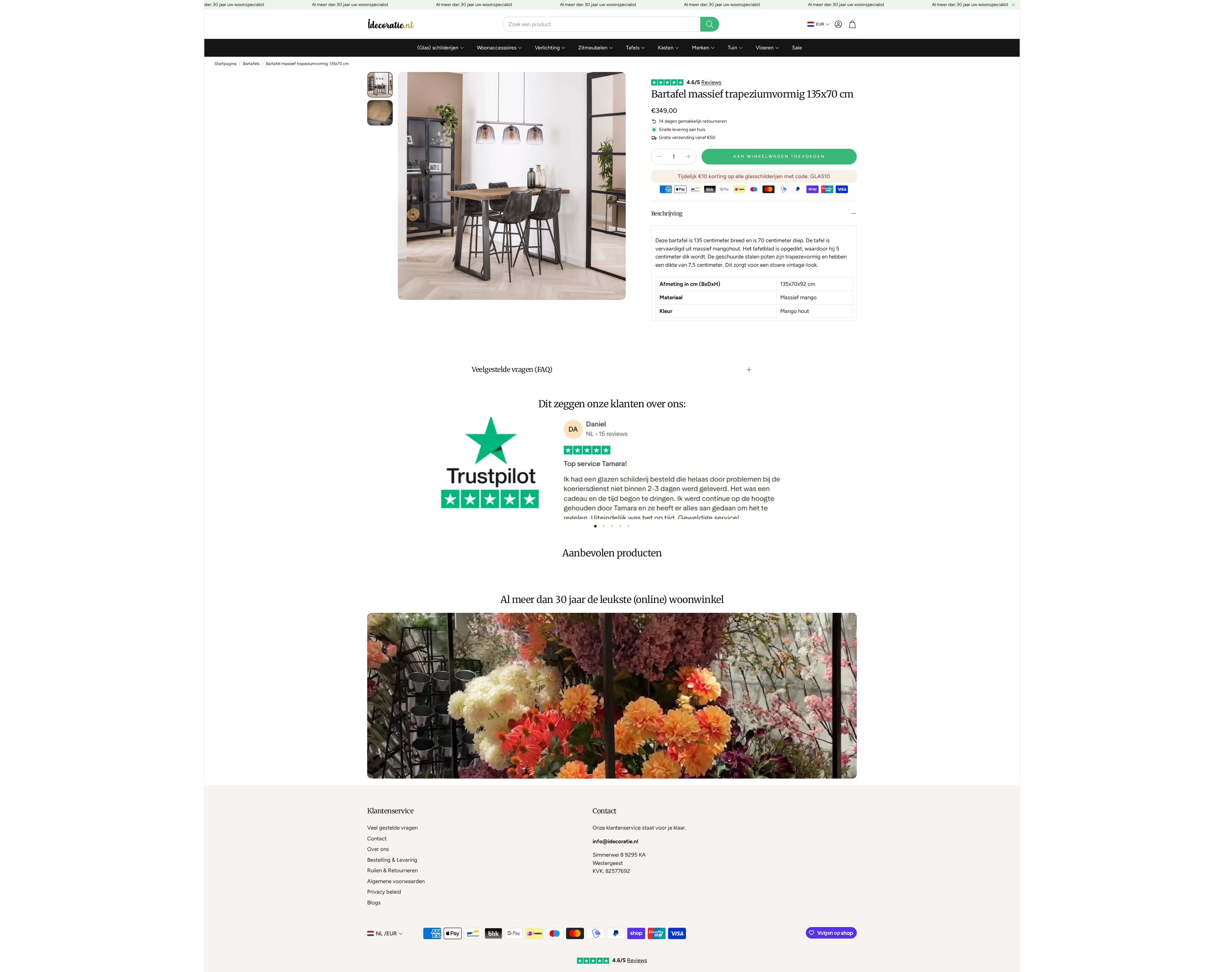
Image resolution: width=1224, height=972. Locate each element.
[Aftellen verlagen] (659, 156)
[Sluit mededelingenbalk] (1013, 5)
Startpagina (226, 63)
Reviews (711, 82)
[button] (611, 24)
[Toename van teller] (688, 156)
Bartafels (251, 63)
